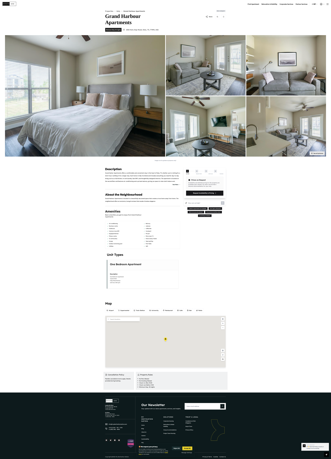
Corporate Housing (168, 421)
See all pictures (318, 153)
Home (143, 425)
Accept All (187, 448)
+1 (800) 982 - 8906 (114, 429)
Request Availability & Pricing (203, 193)
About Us (143, 432)
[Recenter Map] (223, 319)
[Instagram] (119, 440)
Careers (143, 436)
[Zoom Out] (223, 327)
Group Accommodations (170, 430)
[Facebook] (106, 440)
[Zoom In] (223, 323)
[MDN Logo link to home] (9, 4)
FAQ (142, 442)
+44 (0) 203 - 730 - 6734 (115, 427)
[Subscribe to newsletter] (222, 406)
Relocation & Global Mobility (168, 425)
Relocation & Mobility (269, 4)
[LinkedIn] (115, 440)
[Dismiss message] (327, 445)
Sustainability (145, 439)
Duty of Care (188, 426)
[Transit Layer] (223, 350)
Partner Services (301, 4)
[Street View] (223, 355)
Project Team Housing (169, 433)
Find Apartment (253, 4)
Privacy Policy (189, 430)
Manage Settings (187, 453)
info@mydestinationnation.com (118, 424)
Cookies (215, 457)
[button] (165, 339)
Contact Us (222, 457)
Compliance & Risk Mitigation (190, 422)
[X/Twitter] (110, 440)
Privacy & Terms (207, 457)
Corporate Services (286, 4)
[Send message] (222, 203)
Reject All (177, 448)
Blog (142, 429)
